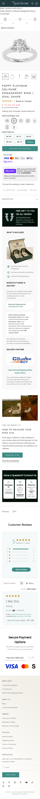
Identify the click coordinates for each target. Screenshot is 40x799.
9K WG (8, 136)
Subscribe (10, 775)
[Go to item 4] (27, 77)
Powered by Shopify (20, 794)
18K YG (19, 142)
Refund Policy (7, 736)
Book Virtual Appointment (12, 693)
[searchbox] (10, 583)
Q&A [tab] (14, 511)
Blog (4, 703)
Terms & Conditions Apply (23, 217)
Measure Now (12, 455)
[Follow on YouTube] (26, 782)
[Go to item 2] (12, 77)
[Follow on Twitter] (9, 782)
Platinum (30, 142)
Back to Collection (7, 28)
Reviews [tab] (5, 511)
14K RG (28, 136)
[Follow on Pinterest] (21, 782)
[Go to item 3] (19, 77)
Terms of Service (9, 744)
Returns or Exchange (10, 726)
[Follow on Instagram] (15, 782)
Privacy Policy (7, 748)
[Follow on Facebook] (3, 782)
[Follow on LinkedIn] (3, 786)
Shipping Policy (8, 740)
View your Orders (9, 718)
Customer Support (10, 685)
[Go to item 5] (34, 77)
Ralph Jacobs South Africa (10, 8)
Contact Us (7, 689)
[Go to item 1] (5, 77)
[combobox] (29, 589)
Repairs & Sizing (8, 722)
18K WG (9, 142)
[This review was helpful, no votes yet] (28, 620)
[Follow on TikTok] (32, 782)
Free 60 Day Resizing (10, 460)
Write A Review (21, 570)
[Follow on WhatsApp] (9, 786)
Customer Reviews (10, 707)
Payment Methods (15, 657)
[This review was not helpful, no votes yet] (32, 620)
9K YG (18, 136)
